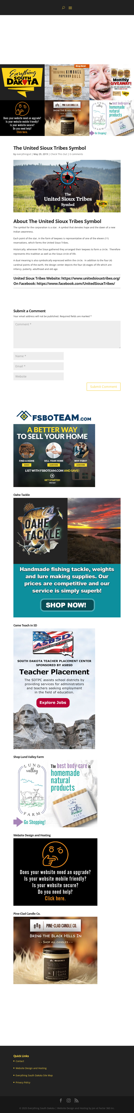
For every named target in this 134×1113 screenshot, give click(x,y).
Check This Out (58, 154)
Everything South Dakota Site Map (34, 1075)
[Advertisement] (67, 40)
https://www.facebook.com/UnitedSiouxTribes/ (76, 283)
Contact (20, 1061)
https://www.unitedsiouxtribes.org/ (90, 278)
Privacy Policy (23, 1082)
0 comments (76, 154)
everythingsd (24, 154)
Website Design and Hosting (31, 1068)
